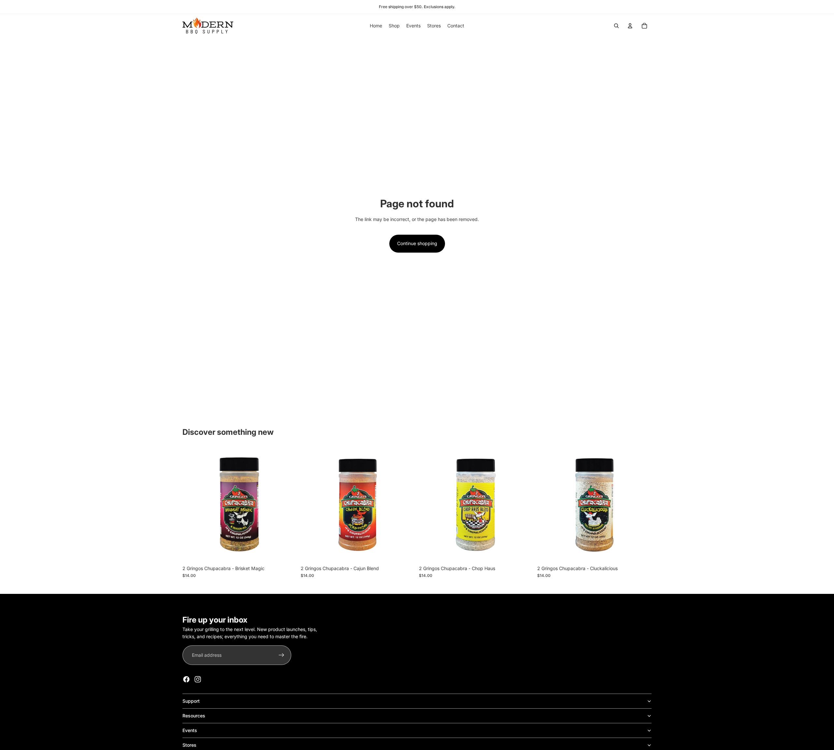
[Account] (630, 26)
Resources (193, 715)
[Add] (287, 552)
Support (191, 701)
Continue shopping (417, 243)
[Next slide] (642, 505)
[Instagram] (198, 679)
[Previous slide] (547, 505)
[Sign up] (281, 655)
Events (189, 730)
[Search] (616, 26)
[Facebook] (186, 679)
